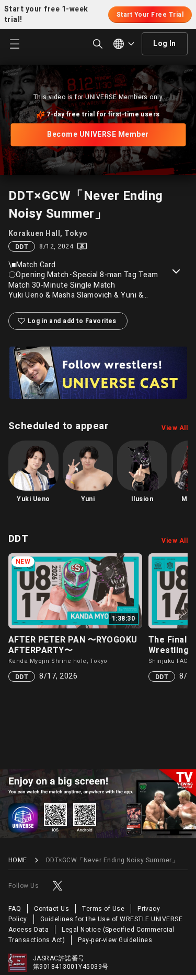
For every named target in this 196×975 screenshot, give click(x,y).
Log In (164, 43)
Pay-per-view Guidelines (115, 940)
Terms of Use (103, 908)
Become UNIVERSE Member (98, 134)
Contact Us (51, 908)
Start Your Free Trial (150, 14)
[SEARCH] (97, 43)
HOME (17, 860)
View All (175, 428)
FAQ (14, 908)
